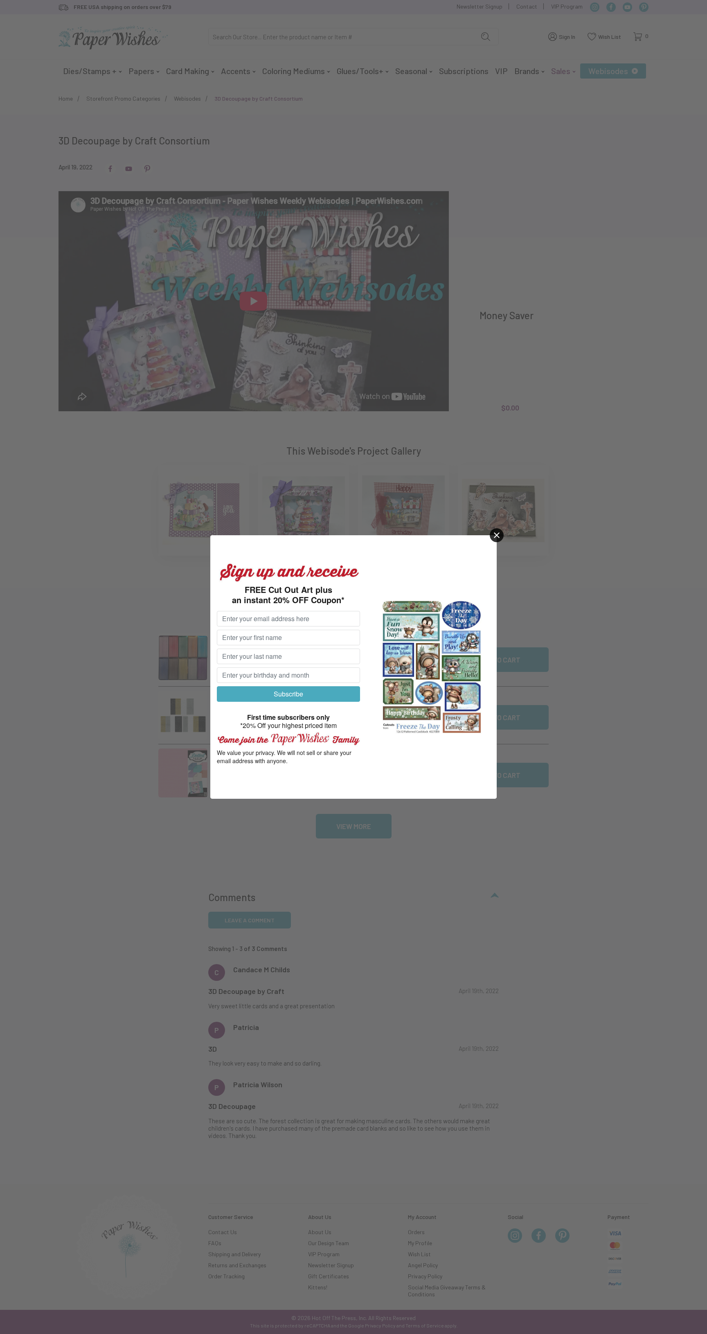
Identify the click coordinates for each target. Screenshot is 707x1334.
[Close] (497, 535)
